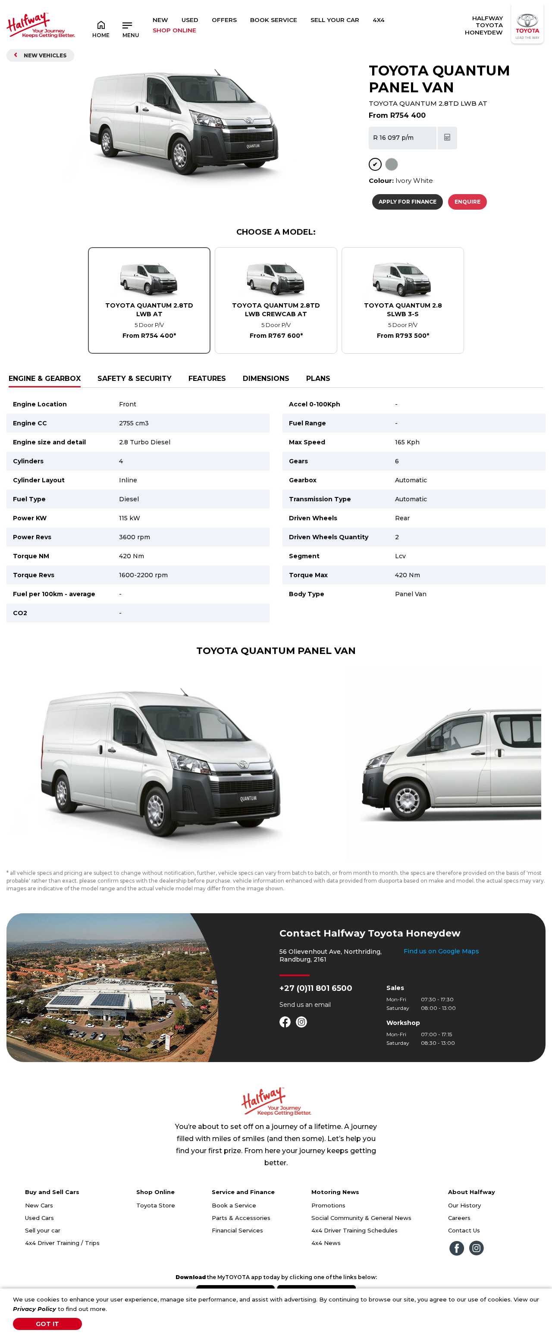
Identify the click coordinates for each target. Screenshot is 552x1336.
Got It (47, 1324)
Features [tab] (207, 378)
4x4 (379, 19)
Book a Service (234, 1205)
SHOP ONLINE (174, 30)
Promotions (328, 1205)
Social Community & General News (361, 1217)
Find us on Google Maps (441, 951)
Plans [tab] (318, 378)
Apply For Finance (407, 201)
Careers (459, 1217)
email (322, 1005)
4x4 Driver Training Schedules (354, 1230)
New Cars (39, 1205)
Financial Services (237, 1230)
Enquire (467, 201)
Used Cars (39, 1217)
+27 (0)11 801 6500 (315, 988)
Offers (224, 19)
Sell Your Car (334, 19)
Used (190, 19)
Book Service (273, 19)
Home (101, 35)
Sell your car (42, 1230)
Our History (464, 1205)
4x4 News (326, 1242)
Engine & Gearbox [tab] (45, 378)
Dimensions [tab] (266, 378)
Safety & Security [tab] (134, 378)
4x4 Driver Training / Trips (62, 1242)
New (160, 19)
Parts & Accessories (241, 1217)
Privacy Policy (34, 1308)
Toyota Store (155, 1205)
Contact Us (464, 1230)
